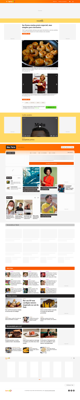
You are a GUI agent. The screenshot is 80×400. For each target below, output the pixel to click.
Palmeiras (30, 287)
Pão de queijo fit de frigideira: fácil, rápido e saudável (34, 349)
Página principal (12, 1)
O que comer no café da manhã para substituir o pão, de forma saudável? (17, 349)
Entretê (12, 271)
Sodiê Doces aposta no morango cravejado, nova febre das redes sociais (31, 341)
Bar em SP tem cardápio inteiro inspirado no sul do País (31, 304)
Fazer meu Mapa (13, 172)
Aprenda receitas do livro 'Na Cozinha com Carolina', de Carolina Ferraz (48, 319)
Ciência (29, 279)
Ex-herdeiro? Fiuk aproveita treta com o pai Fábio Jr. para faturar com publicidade (47, 341)
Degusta (38, 102)
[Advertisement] (66, 320)
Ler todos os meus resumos (51, 163)
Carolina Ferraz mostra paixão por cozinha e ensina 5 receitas (34, 319)
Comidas (26, 102)
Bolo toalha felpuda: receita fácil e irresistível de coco (52, 349)
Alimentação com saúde (16, 347)
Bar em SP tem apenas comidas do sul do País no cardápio (13, 310)
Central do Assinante (63, 1)
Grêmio (12, 279)
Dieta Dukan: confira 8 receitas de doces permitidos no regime (13, 319)
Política (12, 287)
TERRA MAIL (55, 1)
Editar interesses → (71, 152)
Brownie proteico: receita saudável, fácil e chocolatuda (12, 340)
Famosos (29, 271)
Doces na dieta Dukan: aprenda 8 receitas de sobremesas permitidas (48, 311)
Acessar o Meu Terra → (21, 147)
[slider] (40, 134)
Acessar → (19, 177)
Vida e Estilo (32, 102)
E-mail (69, 1)
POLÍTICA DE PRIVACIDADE (50, 390)
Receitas (43, 102)
